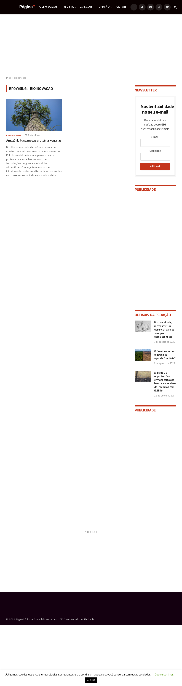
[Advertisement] (91, 45)
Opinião (104, 7)
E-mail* (155, 137)
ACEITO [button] (91, 680)
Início (9, 77)
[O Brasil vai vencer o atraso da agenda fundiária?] (143, 355)
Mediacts (89, 619)
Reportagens (13, 135)
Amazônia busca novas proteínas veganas (33, 140)
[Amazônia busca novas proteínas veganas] (34, 115)
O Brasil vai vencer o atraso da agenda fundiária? (165, 355)
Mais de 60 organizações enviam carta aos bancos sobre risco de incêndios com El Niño (164, 381)
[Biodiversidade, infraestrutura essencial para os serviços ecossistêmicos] (143, 326)
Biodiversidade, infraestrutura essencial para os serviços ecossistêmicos (164, 330)
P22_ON (121, 7)
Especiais (86, 7)
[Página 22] (20, 7)
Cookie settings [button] (164, 674)
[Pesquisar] (175, 7)
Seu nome (155, 151)
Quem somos (48, 7)
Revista (68, 7)
